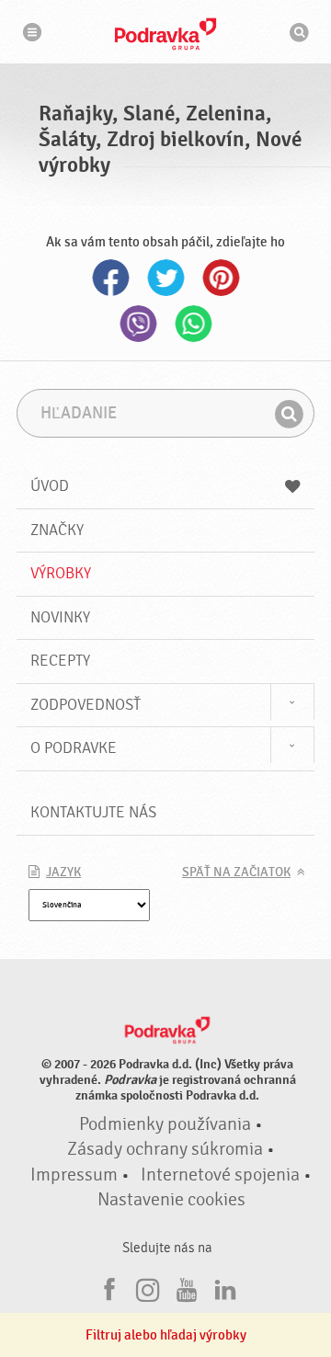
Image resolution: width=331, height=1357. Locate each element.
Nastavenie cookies (171, 1200)
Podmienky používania (165, 1124)
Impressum (74, 1175)
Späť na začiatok (236, 872)
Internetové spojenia (220, 1175)
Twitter (165, 277)
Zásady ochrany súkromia (165, 1149)
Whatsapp (193, 323)
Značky (57, 530)
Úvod (49, 486)
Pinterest (220, 277)
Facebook (110, 277)
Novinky (60, 617)
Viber (138, 323)
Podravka (165, 34)
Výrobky (60, 573)
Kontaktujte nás (93, 812)
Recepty (60, 660)
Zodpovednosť (85, 704)
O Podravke (73, 748)
